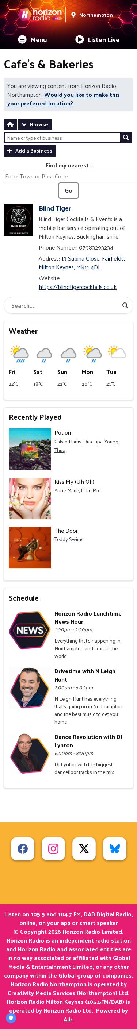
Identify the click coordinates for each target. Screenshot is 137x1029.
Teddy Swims (69, 539)
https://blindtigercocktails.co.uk (78, 286)
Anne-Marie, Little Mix (77, 490)
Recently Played (35, 416)
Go (68, 190)
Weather (23, 330)
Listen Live (103, 39)
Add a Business (33, 150)
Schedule (24, 597)
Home (10, 124)
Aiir (68, 1019)
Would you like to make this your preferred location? (63, 98)
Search (126, 137)
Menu (38, 39)
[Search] (125, 305)
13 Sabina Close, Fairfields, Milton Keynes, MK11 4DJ (82, 262)
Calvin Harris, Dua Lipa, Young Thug (86, 446)
